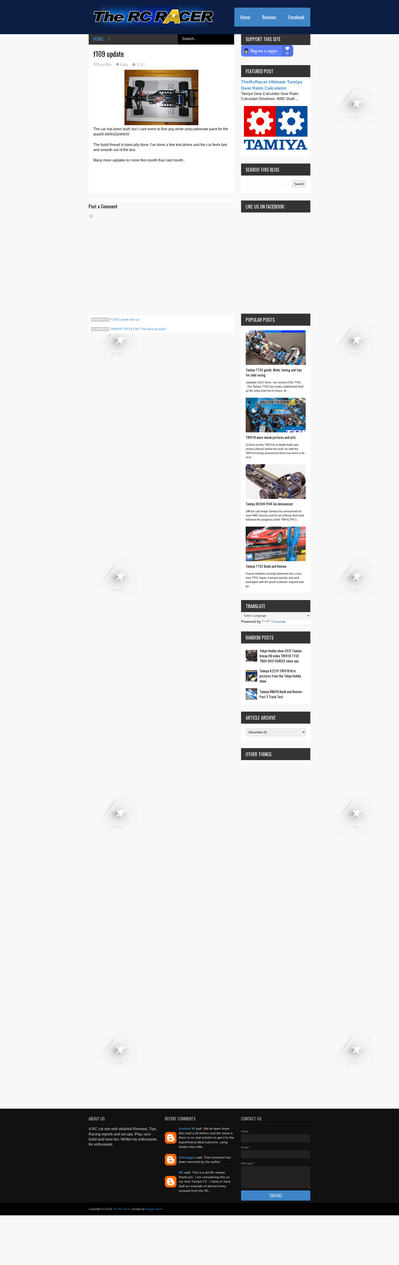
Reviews (269, 17)
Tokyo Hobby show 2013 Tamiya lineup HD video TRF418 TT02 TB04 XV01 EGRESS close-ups (281, 655)
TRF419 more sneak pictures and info (271, 437)
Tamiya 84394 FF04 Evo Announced (269, 503)
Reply (124, 64)
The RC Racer (121, 1209)
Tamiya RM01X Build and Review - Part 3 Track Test (282, 694)
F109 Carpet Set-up (124, 319)
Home (245, 17)
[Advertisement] (275, 930)
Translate (278, 622)
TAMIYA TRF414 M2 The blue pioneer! (137, 329)
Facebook (296, 17)
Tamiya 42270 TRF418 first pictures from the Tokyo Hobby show (280, 675)
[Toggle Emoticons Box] (91, 216)
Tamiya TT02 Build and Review (266, 566)
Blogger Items (154, 1209)
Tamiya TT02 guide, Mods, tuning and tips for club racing (274, 372)
